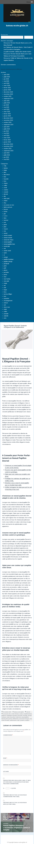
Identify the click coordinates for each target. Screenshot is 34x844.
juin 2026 (6, 79)
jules (5, 226)
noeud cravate (8, 237)
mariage (25, 715)
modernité (18, 717)
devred (6, 194)
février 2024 (7, 140)
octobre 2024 (7, 122)
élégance (3, 715)
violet (5, 309)
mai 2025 (6, 107)
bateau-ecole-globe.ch (17, 25)
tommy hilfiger (8, 294)
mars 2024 (7, 137)
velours (6, 303)
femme (6, 209)
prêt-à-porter (8, 718)
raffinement (15, 718)
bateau (6, 168)
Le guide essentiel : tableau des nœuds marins (17, 51)
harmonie (19, 715)
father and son (8, 207)
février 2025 (7, 113)
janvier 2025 (7, 116)
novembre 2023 (8, 146)
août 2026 (6, 74)
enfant (5, 200)
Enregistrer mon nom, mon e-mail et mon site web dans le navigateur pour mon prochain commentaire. (17, 782)
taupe (5, 289)
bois (5, 176)
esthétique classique (12, 715)
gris (5, 213)
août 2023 (6, 153)
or (4, 255)
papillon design (8, 261)
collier (5, 185)
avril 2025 (6, 109)
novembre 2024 (8, 120)
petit (5, 268)
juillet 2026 (7, 77)
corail (5, 187)
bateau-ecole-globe (19, 712)
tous (5, 296)
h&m (5, 218)
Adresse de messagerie (11, 765)
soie (5, 287)
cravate (6, 192)
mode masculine (11, 717)
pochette (6, 272)
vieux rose (7, 307)
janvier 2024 (7, 142)
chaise (6, 183)
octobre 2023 (7, 148)
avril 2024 (6, 135)
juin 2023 (6, 157)
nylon (5, 253)
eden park (7, 198)
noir (5, 248)
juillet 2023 (7, 155)
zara (5, 318)
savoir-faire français (24, 718)
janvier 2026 (7, 90)
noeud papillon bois (9, 244)
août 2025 (6, 100)
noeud (5, 233)
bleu (5, 172)
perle (5, 266)
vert (5, 305)
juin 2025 (6, 105)
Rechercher (4, 34)
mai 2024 (6, 133)
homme (6, 220)
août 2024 (6, 126)
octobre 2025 (7, 96)
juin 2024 (6, 131)
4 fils (5, 166)
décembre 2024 (8, 118)
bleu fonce (7, 174)
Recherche (28, 37)
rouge (5, 283)
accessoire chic (7, 714)
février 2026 (7, 87)
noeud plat (7, 246)
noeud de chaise (8, 239)
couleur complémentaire (25, 714)
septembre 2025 (8, 98)
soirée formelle (5, 720)
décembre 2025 (8, 92)
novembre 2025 (8, 94)
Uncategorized (8, 300)
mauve (6, 229)
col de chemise (15, 714)
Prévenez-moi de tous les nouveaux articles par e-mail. (15, 803)
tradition (27, 720)
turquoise (6, 298)
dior (5, 196)
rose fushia (7, 279)
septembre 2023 (8, 150)
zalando (6, 316)
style (18, 720)
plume (5, 270)
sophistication (13, 720)
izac (5, 222)
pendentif (6, 263)
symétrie (22, 720)
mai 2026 (6, 81)
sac (5, 285)
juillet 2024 (7, 129)
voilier (5, 311)
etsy (5, 203)
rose (5, 276)
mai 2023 (6, 159)
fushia (5, 211)
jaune (5, 224)
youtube (6, 313)
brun (5, 181)
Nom (5, 758)
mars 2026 (7, 85)
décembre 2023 (8, 144)
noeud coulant (8, 235)
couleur (6, 190)
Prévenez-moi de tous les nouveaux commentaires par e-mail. (15, 795)
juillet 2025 (7, 103)
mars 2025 (7, 111)
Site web (6, 771)
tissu (5, 292)
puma (5, 274)
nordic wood (7, 250)
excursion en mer (9, 205)
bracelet (6, 179)
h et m (5, 216)
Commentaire (8, 735)
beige (5, 170)
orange (6, 257)
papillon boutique (8, 259)
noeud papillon (8, 242)
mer (5, 231)
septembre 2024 (8, 124)
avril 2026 (6, 83)
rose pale (6, 281)
